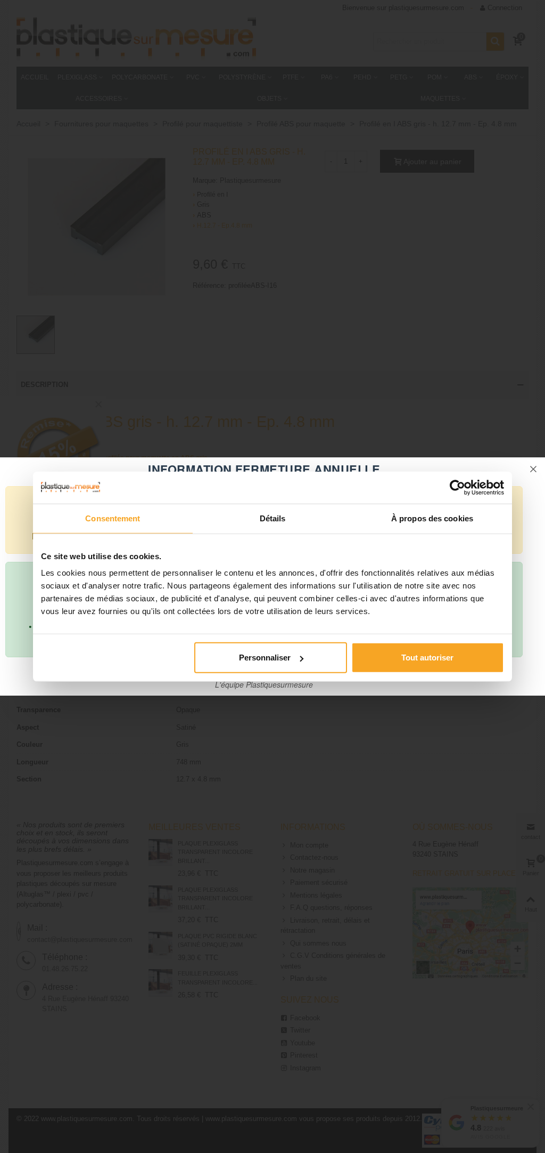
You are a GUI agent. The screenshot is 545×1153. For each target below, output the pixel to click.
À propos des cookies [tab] (432, 517)
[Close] (533, 469)
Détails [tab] (273, 517)
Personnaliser (265, 657)
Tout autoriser (427, 657)
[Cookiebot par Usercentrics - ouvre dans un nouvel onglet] (457, 487)
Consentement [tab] (112, 517)
